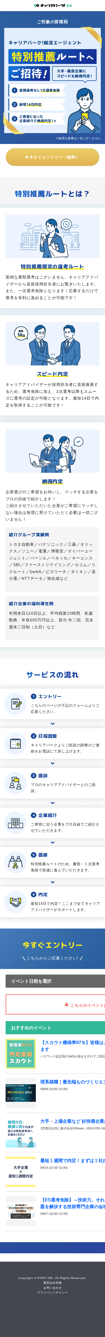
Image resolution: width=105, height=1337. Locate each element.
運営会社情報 (52, 1282)
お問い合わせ (52, 1287)
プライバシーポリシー (52, 1292)
